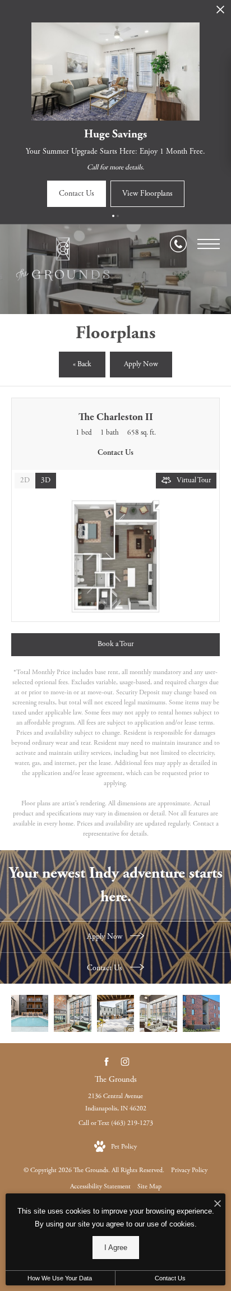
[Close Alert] (220, 12)
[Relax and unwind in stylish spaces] (115, 1013)
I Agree (115, 1247)
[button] (113, 216)
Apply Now (105, 937)
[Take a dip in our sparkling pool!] (29, 1013)
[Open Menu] (208, 244)
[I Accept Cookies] (217, 1205)
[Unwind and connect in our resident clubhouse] (158, 1013)
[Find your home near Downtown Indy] (72, 1013)
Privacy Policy (189, 1170)
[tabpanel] (115, 556)
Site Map (149, 1186)
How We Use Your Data (59, 1278)
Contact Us (105, 968)
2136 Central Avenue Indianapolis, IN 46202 (115, 1102)
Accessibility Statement (100, 1186)
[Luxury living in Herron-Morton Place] (201, 1013)
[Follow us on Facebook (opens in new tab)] (106, 1061)
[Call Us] (178, 244)
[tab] (25, 480)
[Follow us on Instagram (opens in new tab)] (125, 1061)
